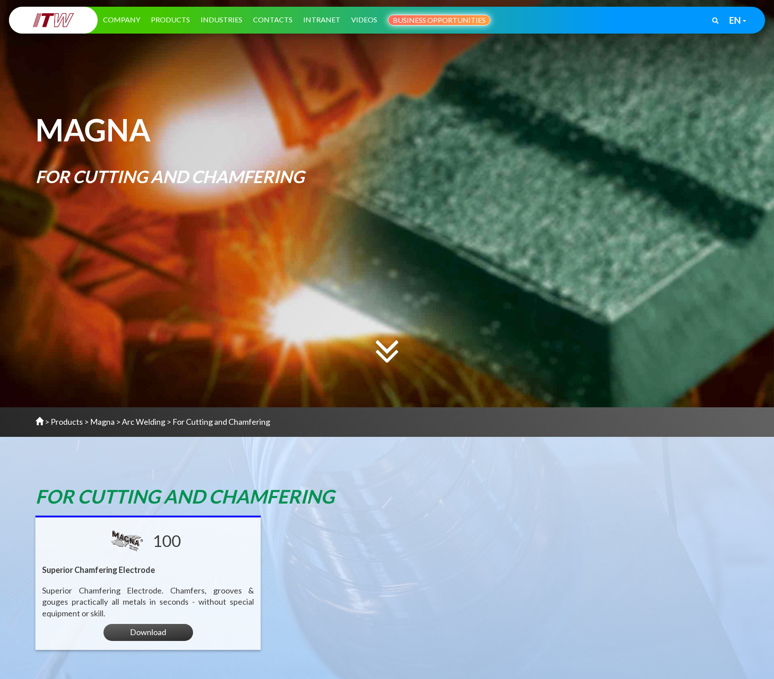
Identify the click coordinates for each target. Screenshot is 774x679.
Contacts (272, 19)
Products (170, 19)
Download (148, 632)
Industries (221, 19)
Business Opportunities (439, 20)
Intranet (321, 19)
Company (121, 19)
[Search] (715, 21)
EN (736, 20)
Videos (364, 19)
